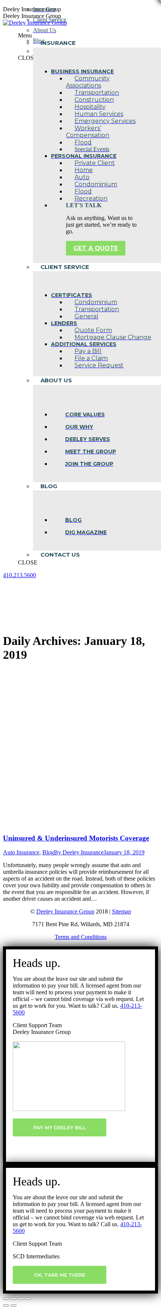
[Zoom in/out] (28, 1299)
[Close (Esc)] (6, 1299)
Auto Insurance (21, 852)
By (79, 852)
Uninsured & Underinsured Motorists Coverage (76, 838)
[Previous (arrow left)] (6, 1305)
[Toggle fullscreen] (21, 1299)
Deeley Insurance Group (65, 911)
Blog (48, 852)
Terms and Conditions (81, 937)
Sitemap (121, 911)
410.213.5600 (19, 575)
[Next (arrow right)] (13, 1305)
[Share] (13, 1299)
